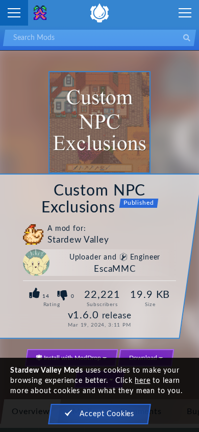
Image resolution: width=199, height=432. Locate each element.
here (142, 380)
